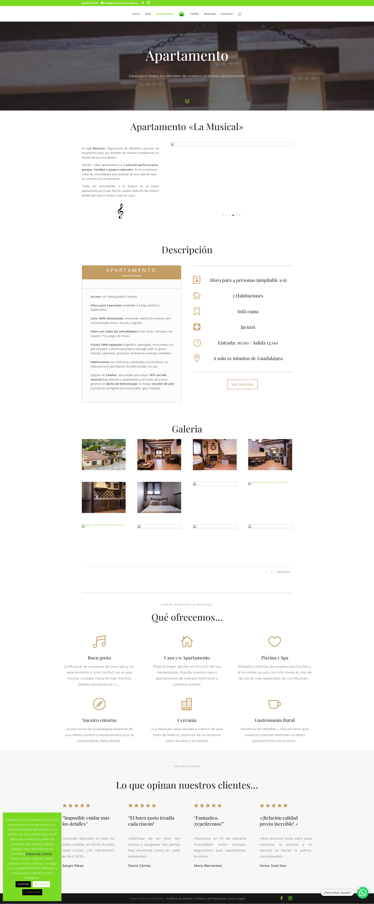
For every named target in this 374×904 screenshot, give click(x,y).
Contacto (227, 14)
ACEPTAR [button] (23, 884)
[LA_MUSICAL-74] (215, 469)
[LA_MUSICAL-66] (231, 145)
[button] (363, 893)
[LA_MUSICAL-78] (159, 512)
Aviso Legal (236, 898)
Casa (148, 14)
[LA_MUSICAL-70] (215, 527)
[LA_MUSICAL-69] (159, 527)
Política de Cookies (180, 898)
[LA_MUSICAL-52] (159, 469)
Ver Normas (242, 384)
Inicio (136, 14)
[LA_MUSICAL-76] (104, 512)
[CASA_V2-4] (267, 482)
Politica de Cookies (39, 854)
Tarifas (194, 14)
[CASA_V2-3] (104, 469)
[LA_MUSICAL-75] (215, 485)
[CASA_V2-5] (103, 524)
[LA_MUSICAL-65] (270, 527)
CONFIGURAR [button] (32, 892)
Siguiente (283, 572)
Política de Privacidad (211, 898)
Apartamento (165, 14)
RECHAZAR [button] (41, 884)
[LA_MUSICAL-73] (270, 469)
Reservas (210, 14)
